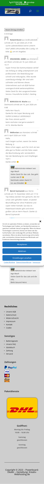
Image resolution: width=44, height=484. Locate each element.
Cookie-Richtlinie (9, 262)
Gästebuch (10, 347)
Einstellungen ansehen (22, 258)
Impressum (36, 262)
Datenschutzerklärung (23, 262)
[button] (40, 221)
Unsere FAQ (11, 344)
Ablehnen (22, 251)
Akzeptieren (22, 244)
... (38, 38)
